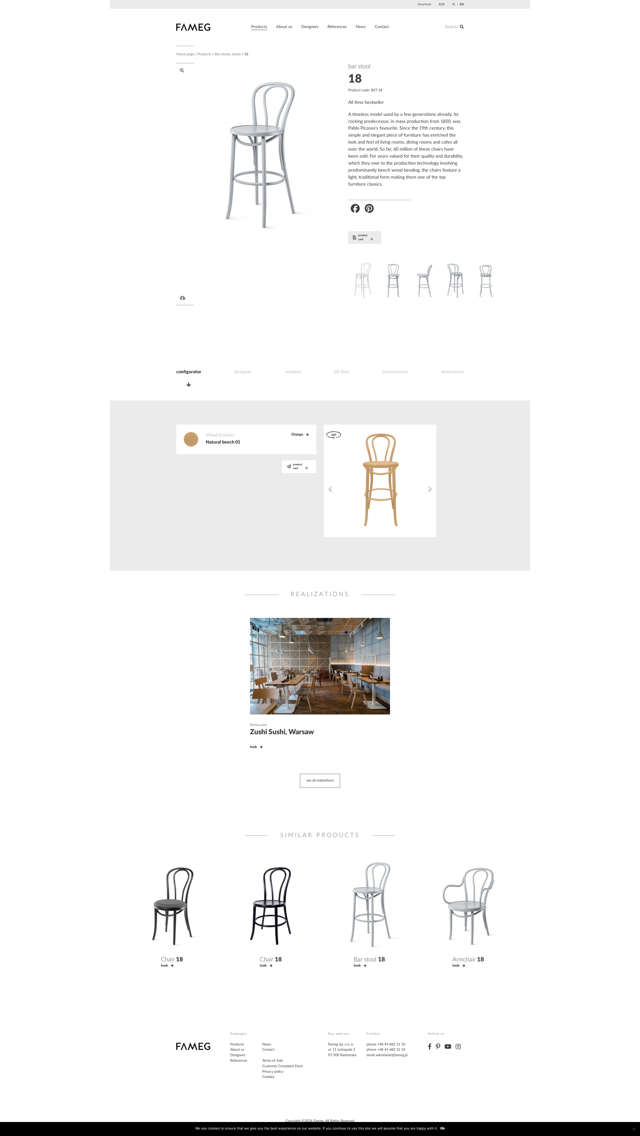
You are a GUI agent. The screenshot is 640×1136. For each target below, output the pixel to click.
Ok (442, 1128)
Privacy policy (272, 1071)
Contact (382, 27)
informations (395, 372)
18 (355, 79)
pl (454, 4)
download (424, 4)
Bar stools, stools (228, 54)
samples (293, 372)
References (337, 27)
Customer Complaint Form (282, 1066)
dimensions (452, 372)
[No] (633, 1128)
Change (297, 434)
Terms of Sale (272, 1060)
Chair (172, 960)
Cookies (268, 1077)
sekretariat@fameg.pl (392, 1055)
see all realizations (320, 780)
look (253, 747)
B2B (441, 4)
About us (284, 27)
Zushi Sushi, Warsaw (282, 731)
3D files (341, 372)
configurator (188, 372)
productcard (363, 237)
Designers (309, 27)
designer (243, 372)
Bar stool (369, 960)
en (462, 4)
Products (259, 27)
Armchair (468, 960)
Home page (185, 54)
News (361, 27)
